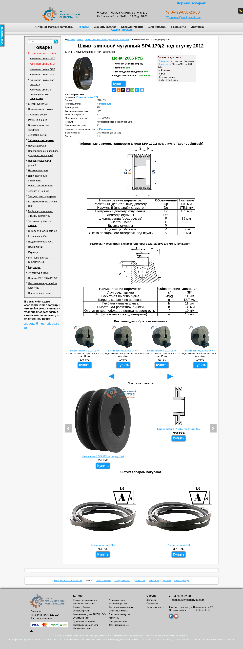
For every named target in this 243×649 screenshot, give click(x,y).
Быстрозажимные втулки (120, 607)
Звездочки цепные (38, 191)
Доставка (197, 26)
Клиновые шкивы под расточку (42, 82)
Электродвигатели (38, 272)
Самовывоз (164, 61)
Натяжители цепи (38, 170)
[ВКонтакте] (114, 90)
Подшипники (35, 247)
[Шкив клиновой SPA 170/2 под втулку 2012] (84, 74)
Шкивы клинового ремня (42, 53)
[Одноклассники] (119, 90)
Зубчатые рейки (37, 135)
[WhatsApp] (132, 90)
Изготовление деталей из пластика (42, 285)
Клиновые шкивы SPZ (42, 58)
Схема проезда (121, 29)
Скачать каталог (105, 26)
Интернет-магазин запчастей (54, 26)
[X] (123, 90)
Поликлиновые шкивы (40, 109)
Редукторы (34, 267)
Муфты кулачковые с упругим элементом (40, 213)
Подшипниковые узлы (40, 241)
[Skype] (137, 90)
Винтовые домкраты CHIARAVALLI (39, 259)
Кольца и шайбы (37, 236)
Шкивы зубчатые (38, 104)
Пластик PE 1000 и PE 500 (43, 278)
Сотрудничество (132, 26)
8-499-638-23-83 (181, 596)
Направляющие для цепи (85, 625)
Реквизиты (178, 26)
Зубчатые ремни (37, 114)
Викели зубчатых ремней (42, 231)
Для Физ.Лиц (157, 26)
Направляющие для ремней (39, 162)
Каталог (78, 595)
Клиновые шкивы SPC (42, 74)
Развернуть (105, 104)
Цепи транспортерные (40, 185)
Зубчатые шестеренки (41, 140)
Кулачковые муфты (118, 610)
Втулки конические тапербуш (39, 127)
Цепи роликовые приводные (37, 177)
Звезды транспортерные (42, 196)
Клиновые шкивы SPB (42, 69)
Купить (118, 84)
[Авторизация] (240, 11)
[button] (68, 428)
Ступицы (33, 252)
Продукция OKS (37, 145)
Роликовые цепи (116, 600)
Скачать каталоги (155, 607)
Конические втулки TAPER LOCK (89, 614)
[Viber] (128, 90)
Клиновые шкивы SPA (42, 64)
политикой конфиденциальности (117, 639)
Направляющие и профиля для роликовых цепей (43, 153)
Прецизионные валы (40, 293)
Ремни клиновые (37, 120)
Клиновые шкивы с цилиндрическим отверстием (40, 94)
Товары (83, 26)
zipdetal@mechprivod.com (185, 17)
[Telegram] (142, 90)
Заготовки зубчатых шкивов (39, 223)
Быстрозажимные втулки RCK (42, 203)
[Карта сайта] (31, 631)
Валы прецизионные (118, 625)
